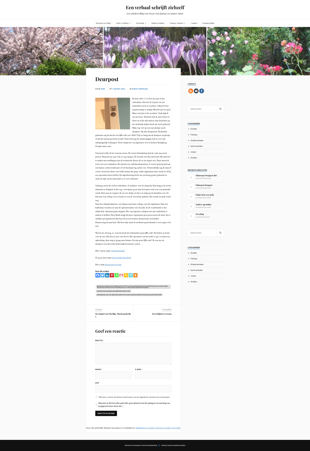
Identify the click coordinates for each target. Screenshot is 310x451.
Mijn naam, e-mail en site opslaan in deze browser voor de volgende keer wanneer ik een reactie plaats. (134, 397)
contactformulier (118, 250)
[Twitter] (102, 275)
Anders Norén (179, 445)
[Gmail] (121, 275)
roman (193, 152)
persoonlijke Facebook (121, 257)
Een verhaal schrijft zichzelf (155, 7)
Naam (98, 369)
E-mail (139, 369)
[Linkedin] (107, 275)
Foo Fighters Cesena (161, 313)
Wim (103, 89)
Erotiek (194, 129)
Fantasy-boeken (176, 23)
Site (97, 383)
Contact (194, 23)
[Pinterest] (112, 275)
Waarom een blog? (103, 23)
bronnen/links (208, 23)
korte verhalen (122, 23)
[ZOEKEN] (220, 108)
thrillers (194, 157)
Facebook (140, 23)
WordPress (152, 445)
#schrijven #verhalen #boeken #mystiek (113, 291)
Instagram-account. (113, 264)
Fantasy (194, 134)
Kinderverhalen (157, 23)
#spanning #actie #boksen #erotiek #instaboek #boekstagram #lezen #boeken (129, 295)
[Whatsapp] (116, 275)
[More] (135, 275)
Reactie (99, 340)
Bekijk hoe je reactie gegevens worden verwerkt (158, 427)
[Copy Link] (126, 275)
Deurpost (107, 78)
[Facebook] (98, 275)
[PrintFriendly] (131, 275)
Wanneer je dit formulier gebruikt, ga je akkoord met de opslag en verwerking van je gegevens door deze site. (134, 404)
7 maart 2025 (118, 89)
